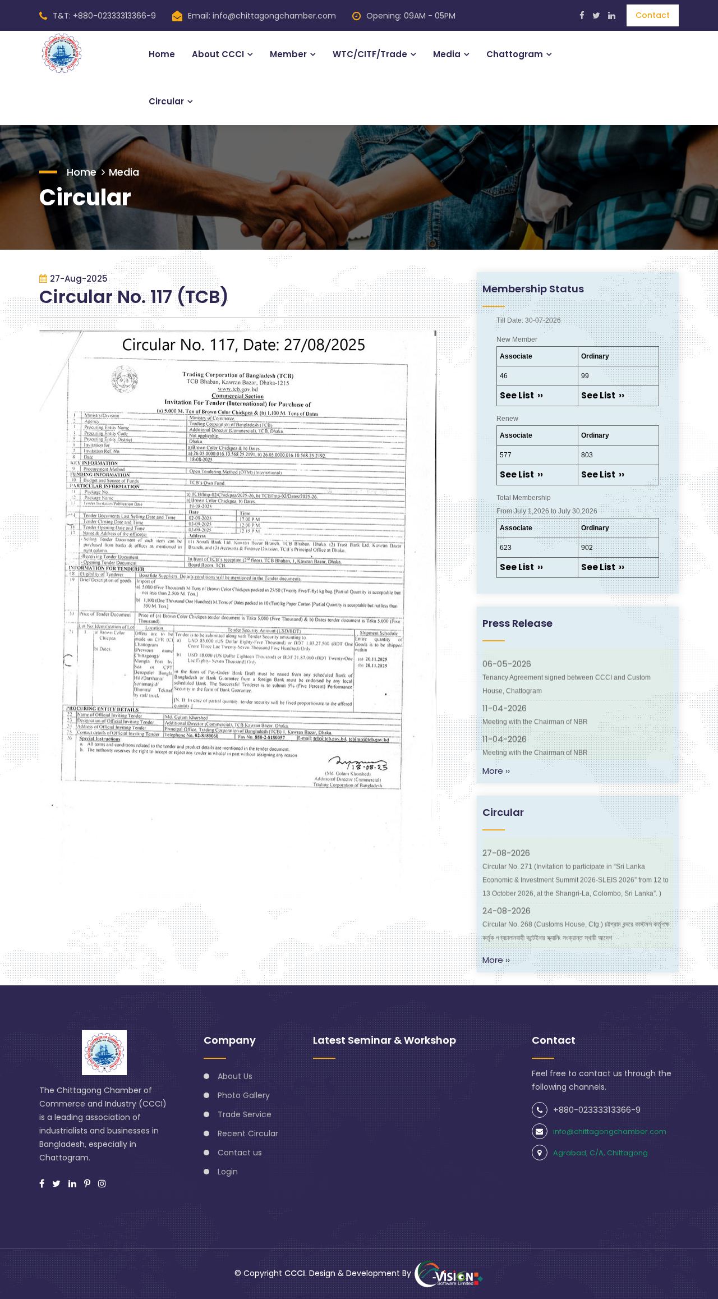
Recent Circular (248, 1133)
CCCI (294, 1273)
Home (162, 54)
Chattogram (514, 54)
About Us (235, 1076)
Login (228, 1171)
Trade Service (244, 1114)
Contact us (240, 1152)
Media (447, 54)
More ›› (496, 771)
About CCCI (218, 54)
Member (288, 54)
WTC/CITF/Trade (370, 54)
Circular (166, 101)
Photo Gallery (244, 1095)
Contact (653, 15)
